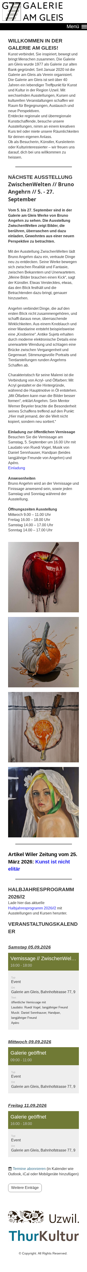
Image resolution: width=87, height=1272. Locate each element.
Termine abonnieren (29, 1169)
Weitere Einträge (25, 1188)
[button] (43, 991)
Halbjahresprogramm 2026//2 (32, 908)
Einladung (16, 468)
